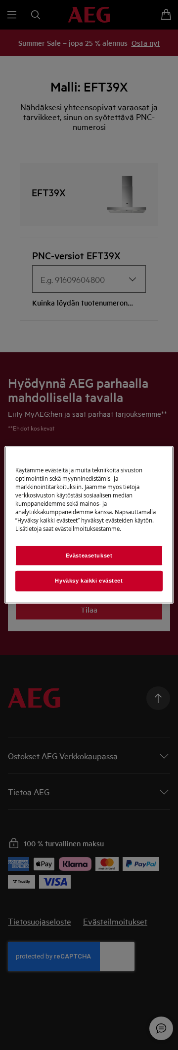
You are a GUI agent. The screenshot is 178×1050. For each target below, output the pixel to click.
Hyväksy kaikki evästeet (89, 581)
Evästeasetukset (89, 555)
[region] (89, 525)
